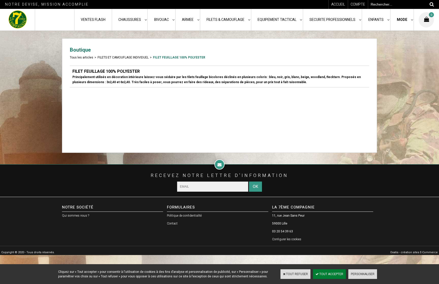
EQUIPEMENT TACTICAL (277, 19)
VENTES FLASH (93, 19)
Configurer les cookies (286, 239)
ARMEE (188, 19)
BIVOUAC (161, 19)
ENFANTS (376, 19)
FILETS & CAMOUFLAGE (225, 19)
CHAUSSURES (129, 19)
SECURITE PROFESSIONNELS (332, 19)
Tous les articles (81, 57)
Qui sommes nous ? (75, 215)
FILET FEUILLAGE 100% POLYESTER (179, 57)
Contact (172, 223)
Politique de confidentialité (184, 215)
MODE (402, 19)
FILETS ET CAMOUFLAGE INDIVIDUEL (123, 57)
